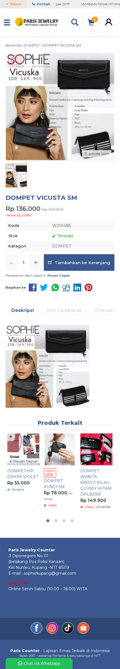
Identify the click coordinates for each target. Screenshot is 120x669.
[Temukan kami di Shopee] (83, 632)
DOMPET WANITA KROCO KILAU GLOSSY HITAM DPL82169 (96, 482)
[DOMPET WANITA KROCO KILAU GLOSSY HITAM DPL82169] (96, 448)
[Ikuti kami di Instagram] (52, 632)
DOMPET (61, 246)
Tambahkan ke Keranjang (82, 262)
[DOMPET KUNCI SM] (60, 448)
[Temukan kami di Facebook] (37, 632)
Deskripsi (22, 310)
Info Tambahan (64, 310)
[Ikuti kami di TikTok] (68, 632)
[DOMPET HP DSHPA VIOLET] (23, 448)
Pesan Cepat (25, 462)
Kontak (43, 4)
